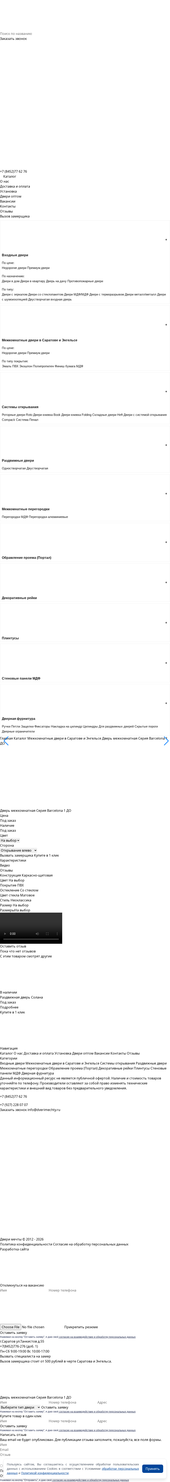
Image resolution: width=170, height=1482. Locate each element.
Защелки (27, 726)
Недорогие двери (14, 268)
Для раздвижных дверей (116, 726)
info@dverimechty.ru (44, 1109)
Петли (15, 726)
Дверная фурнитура (38, 1073)
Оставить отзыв (13, 946)
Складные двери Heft (107, 414)
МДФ (79, 366)
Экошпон (25, 366)
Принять (153, 1468)
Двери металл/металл (140, 294)
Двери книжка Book (47, 414)
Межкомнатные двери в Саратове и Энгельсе (64, 738)
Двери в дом (10, 281)
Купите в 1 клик (46, 855)
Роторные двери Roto (17, 414)
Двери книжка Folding (76, 414)
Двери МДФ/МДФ (76, 294)
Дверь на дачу (56, 281)
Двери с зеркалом (14, 294)
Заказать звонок (13, 38)
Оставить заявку (13, 1332)
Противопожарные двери (85, 281)
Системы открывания (117, 1063)
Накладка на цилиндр (66, 726)
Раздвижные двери (151, 1063)
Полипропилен (43, 366)
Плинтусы (142, 1068)
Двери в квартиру (32, 281)
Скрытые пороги (146, 726)
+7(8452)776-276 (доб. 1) (19, 1346)
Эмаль (6, 366)
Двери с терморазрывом (106, 294)
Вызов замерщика (15, 216)
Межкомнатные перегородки (24, 1068)
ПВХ (15, 366)
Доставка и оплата (15, 186)
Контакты (8, 206)
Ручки (6, 726)
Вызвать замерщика (16, 855)
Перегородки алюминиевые (48, 517)
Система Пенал (27, 419)
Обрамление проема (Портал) (73, 1068)
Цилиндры (90, 726)
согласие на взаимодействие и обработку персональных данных (97, 1337)
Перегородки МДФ (15, 517)
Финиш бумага (65, 366)
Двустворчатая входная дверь (50, 299)
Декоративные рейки (115, 1068)
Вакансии (7, 201)
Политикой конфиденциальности (45, 1473)
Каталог (20, 738)
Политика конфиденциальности (26, 1244)
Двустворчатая (37, 468)
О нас (4, 181)
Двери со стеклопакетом (45, 294)
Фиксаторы (42, 726)
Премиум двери (38, 268)
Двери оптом (10, 196)
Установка (8, 191)
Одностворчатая (14, 468)
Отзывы (6, 211)
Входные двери (12, 1063)
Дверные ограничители (18, 731)
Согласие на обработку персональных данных (90, 1244)
